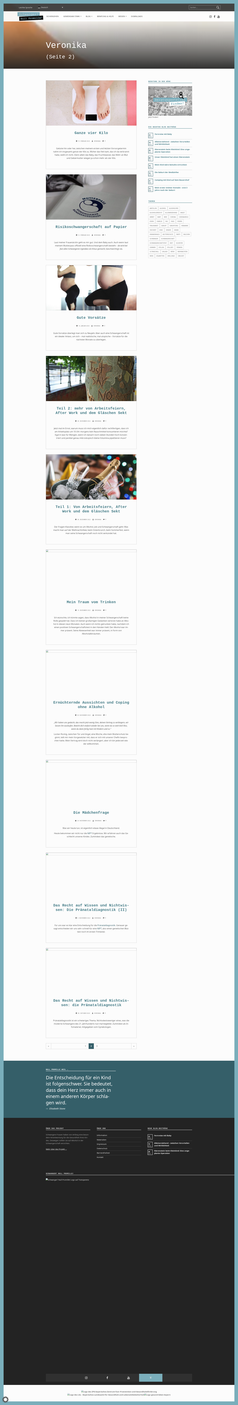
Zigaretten (160, 256)
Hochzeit (153, 230)
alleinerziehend (171, 213)
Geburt (163, 226)
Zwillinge (171, 256)
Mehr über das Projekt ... (56, 1149)
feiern (179, 221)
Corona (173, 217)
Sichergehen (52, 16)
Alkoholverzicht (156, 213)
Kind (161, 230)
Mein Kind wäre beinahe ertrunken (171, 165)
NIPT (89, 833)
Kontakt (100, 1157)
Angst (182, 213)
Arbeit (152, 217)
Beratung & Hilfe (105, 16)
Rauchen (186, 234)
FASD (172, 221)
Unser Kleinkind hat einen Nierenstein (172, 157)
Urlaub (164, 251)
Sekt (171, 243)
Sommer (153, 247)
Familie (159, 221)
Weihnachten (182, 251)
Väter (172, 251)
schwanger (154, 239)
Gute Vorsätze (91, 318)
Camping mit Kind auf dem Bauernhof (172, 180)
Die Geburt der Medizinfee (167, 172)
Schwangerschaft (167, 239)
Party (178, 234)
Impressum (102, 1144)
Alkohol (163, 208)
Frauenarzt (154, 226)
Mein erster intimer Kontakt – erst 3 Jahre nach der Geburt (171, 188)
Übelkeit (181, 256)
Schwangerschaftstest (158, 243)
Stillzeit (170, 247)
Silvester (179, 243)
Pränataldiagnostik (106, 925)
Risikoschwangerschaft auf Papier (91, 227)
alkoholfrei (173, 208)
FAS (166, 221)
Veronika (97, 141)
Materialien (101, 1140)
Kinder (168, 230)
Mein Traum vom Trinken (91, 602)
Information (102, 1135)
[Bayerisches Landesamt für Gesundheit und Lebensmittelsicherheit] (105, 1394)
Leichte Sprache (25, 7)
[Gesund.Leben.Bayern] (157, 1394)
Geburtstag (174, 226)
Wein (151, 256)
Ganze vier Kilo (91, 133)
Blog (88, 16)
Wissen (121, 16)
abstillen (153, 208)
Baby (159, 217)
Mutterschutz (168, 234)
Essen (152, 221)
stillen (161, 247)
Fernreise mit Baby (163, 134)
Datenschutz (102, 1148)
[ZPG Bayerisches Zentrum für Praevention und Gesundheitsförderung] (119, 1391)
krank (176, 230)
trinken (179, 247)
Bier (165, 217)
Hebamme (184, 226)
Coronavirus (183, 217)
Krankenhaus (155, 234)
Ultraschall (154, 251)
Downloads (137, 16)
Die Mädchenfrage (91, 813)
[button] (5, 1399)
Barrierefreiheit (103, 1153)
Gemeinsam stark (71, 16)
